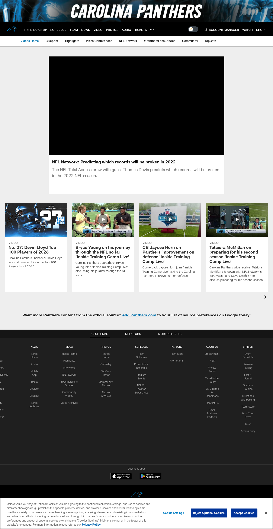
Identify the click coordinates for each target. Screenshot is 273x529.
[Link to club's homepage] (12, 29)
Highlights (69, 360)
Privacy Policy (91, 524)
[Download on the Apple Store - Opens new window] (121, 476)
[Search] (205, 29)
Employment (212, 353)
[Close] (266, 513)
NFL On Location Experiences (141, 389)
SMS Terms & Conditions (212, 392)
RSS (212, 360)
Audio (34, 364)
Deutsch (34, 388)
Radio (34, 381)
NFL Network (69, 374)
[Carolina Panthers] (136, 496)
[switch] (193, 29)
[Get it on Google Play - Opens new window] (150, 478)
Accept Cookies (244, 513)
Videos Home (69, 353)
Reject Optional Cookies (209, 513)
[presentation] (266, 297)
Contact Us (212, 402)
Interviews (69, 367)
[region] (136, 513)
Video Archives (69, 402)
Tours (248, 423)
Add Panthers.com (139, 315)
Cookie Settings (173, 513)
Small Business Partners (212, 413)
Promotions (176, 360)
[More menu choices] (152, 29)
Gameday (105, 364)
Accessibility (248, 431)
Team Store (176, 353)
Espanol (34, 395)
